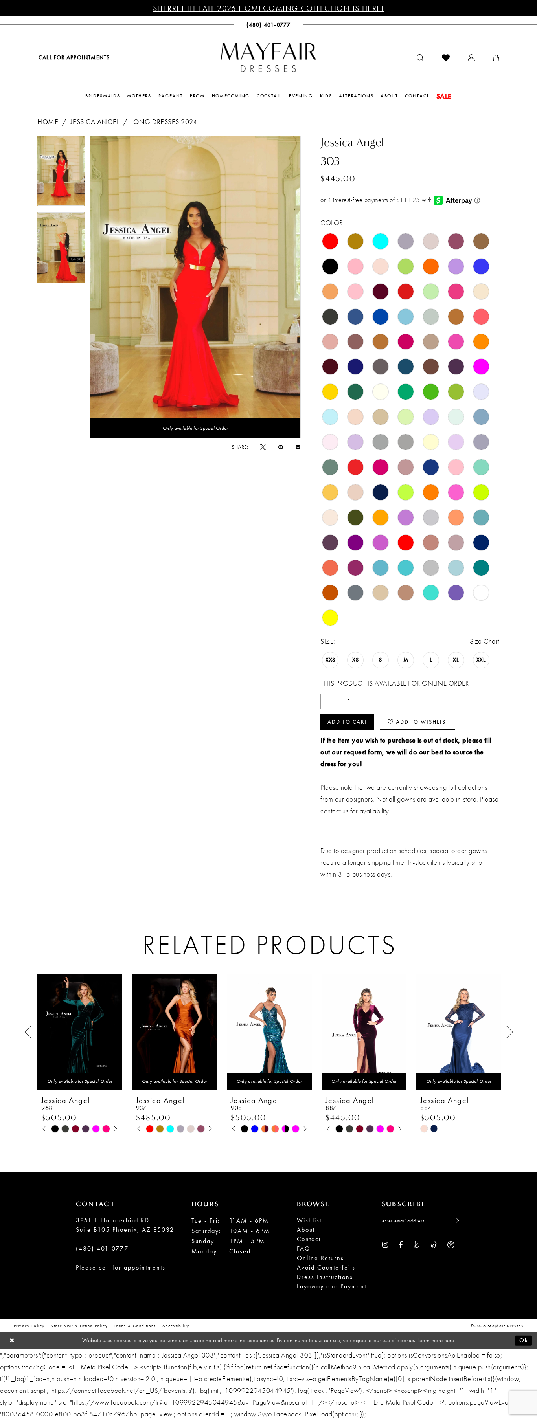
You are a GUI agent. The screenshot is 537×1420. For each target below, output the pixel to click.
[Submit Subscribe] (455, 1221)
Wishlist (309, 1220)
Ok (523, 1340)
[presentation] (79, 1032)
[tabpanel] (61, 174)
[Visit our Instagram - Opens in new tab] (385, 1244)
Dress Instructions (325, 1277)
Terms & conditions (135, 1325)
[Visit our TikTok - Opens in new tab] (433, 1244)
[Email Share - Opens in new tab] (298, 447)
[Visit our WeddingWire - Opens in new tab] (451, 1244)
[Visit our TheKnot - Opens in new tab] (417, 1244)
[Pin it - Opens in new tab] (280, 446)
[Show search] (420, 57)
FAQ (304, 1248)
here (449, 1340)
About (306, 1230)
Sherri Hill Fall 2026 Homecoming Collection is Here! (268, 8)
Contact (309, 1239)
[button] (471, 57)
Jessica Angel (95, 121)
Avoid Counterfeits (326, 1267)
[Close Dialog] (12, 1340)
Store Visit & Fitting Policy (79, 1325)
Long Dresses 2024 (164, 121)
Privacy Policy (29, 1325)
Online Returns (320, 1258)
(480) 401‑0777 (102, 1248)
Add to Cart (347, 721)
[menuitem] (73, 57)
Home (47, 121)
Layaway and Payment (331, 1286)
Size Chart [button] (484, 641)
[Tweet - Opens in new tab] (263, 446)
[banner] (268, 57)
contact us (334, 810)
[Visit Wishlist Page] (446, 58)
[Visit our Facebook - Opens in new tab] (400, 1244)
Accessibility (175, 1325)
